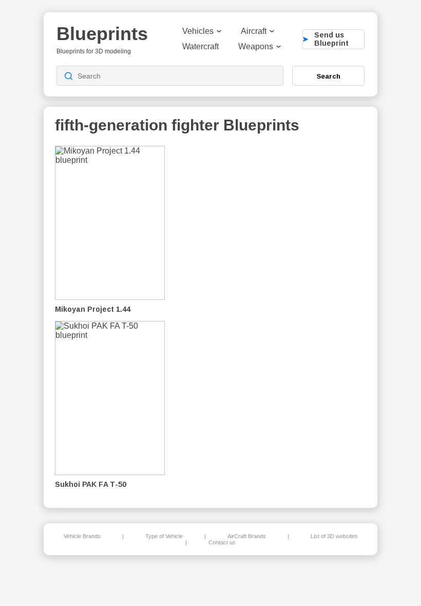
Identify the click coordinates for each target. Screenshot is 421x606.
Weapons (255, 46)
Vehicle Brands (82, 536)
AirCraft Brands (246, 536)
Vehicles (198, 31)
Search (328, 76)
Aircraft (253, 31)
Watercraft (200, 46)
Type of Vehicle (164, 536)
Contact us (222, 542)
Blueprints (102, 33)
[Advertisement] (313, 319)
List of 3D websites (334, 536)
